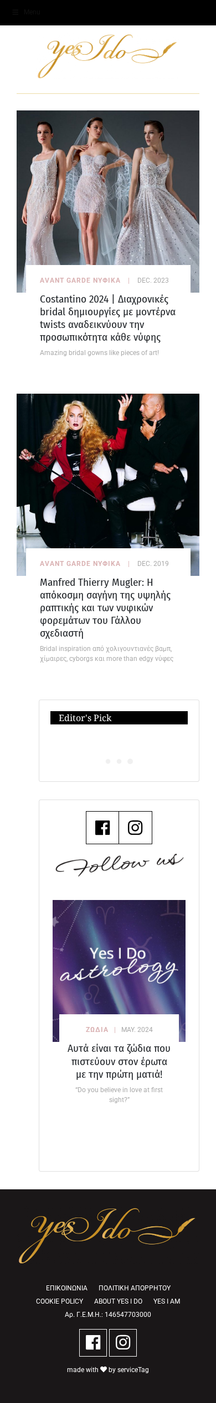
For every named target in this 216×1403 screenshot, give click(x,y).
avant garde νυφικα (80, 280)
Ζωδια (97, 1030)
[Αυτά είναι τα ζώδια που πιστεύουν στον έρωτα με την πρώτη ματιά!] (119, 971)
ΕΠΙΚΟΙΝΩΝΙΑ (67, 1288)
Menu (32, 12)
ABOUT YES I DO (118, 1301)
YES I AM (166, 1301)
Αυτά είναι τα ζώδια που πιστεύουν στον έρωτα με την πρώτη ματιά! (119, 1061)
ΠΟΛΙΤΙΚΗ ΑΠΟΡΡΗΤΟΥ (135, 1288)
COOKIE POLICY (59, 1301)
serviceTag (133, 1370)
